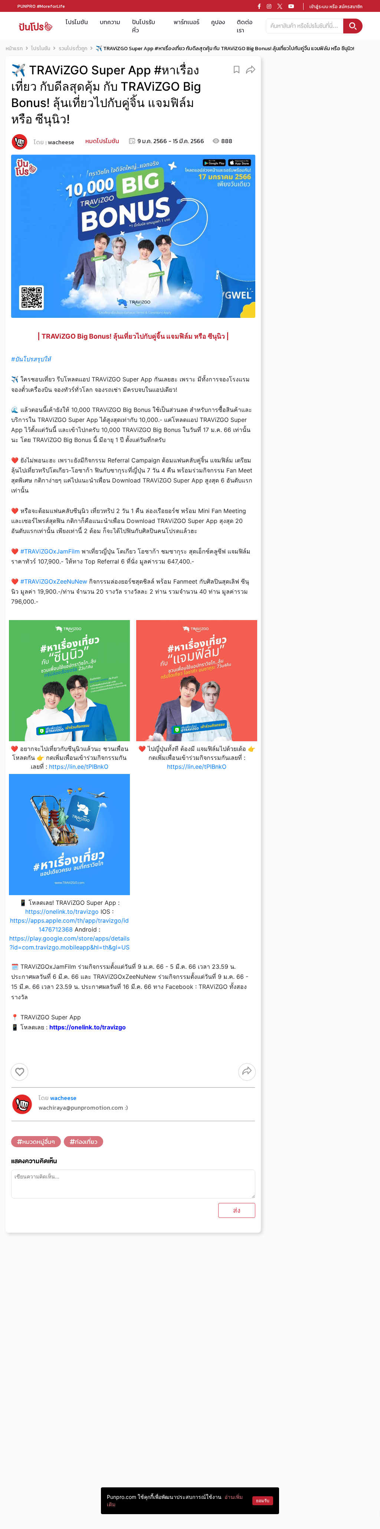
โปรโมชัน (77, 21)
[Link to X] (279, 6)
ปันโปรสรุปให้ (31, 359)
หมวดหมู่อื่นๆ (38, 1141)
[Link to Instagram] (269, 6)
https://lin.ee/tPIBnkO (78, 766)
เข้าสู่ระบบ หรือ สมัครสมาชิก (336, 6)
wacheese (61, 142)
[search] (353, 26)
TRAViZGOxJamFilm (50, 551)
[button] (250, 69)
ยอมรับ (262, 1500)
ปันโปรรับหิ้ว (143, 26)
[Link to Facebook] (259, 6)
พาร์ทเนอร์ (186, 21)
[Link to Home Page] (35, 26)
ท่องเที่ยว (86, 1141)
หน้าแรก (14, 48)
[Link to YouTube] (291, 6)
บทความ (110, 21)
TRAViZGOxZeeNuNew (53, 581)
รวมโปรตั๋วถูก (73, 48)
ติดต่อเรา (244, 26)
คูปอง (218, 21)
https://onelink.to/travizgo (62, 911)
